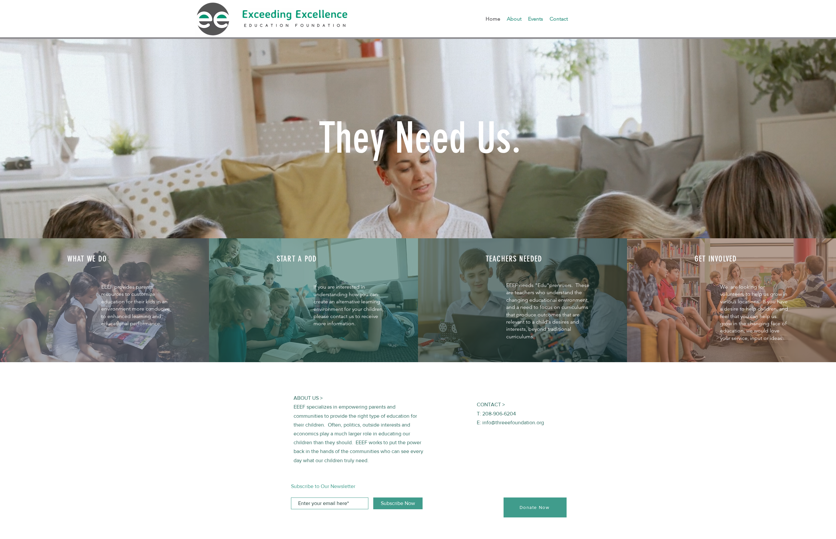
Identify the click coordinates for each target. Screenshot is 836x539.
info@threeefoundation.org (513, 422)
